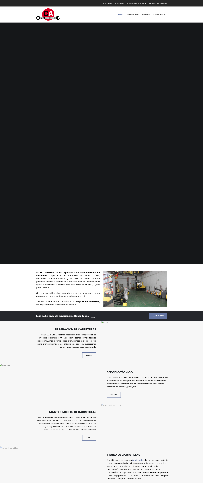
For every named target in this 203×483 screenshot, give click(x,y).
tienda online (138, 460)
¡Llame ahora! (158, 316)
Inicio (120, 15)
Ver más (89, 355)
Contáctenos (159, 15)
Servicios (146, 15)
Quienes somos (133, 15)
